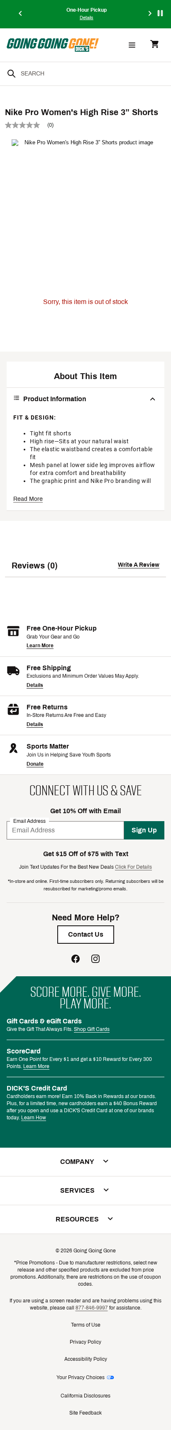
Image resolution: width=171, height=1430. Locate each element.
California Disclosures (85, 1396)
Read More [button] (28, 499)
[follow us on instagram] (95, 960)
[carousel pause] (160, 13)
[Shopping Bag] (154, 45)
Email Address (29, 821)
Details (35, 685)
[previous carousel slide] (21, 14)
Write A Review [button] (138, 565)
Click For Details (133, 867)
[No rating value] (26, 125)
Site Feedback (85, 1413)
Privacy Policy (85, 1342)
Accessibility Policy (85, 1359)
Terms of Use (85, 1325)
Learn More (40, 645)
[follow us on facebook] (76, 960)
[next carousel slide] (150, 14)
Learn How (33, 1118)
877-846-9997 (92, 1308)
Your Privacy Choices (80, 1377)
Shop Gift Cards (92, 1029)
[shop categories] (132, 45)
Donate (35, 764)
